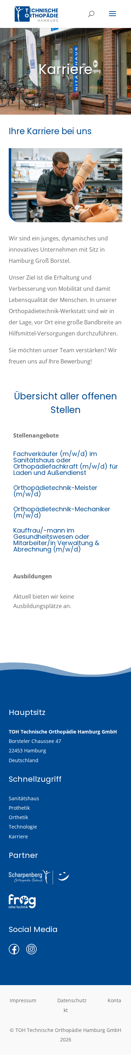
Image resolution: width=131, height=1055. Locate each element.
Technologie (23, 826)
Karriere (18, 836)
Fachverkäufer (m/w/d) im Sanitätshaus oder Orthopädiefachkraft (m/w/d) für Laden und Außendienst (65, 463)
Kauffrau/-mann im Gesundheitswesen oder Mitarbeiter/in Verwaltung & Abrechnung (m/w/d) (56, 540)
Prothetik (19, 807)
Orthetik (18, 817)
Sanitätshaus (24, 798)
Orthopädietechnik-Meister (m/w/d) (55, 490)
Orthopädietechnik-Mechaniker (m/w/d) (61, 512)
